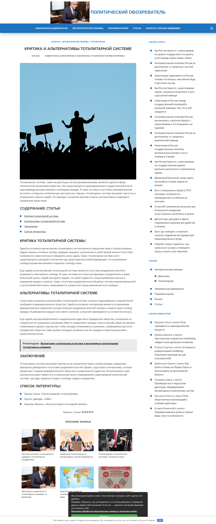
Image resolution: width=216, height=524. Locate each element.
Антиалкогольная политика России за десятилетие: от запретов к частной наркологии (175, 67)
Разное (158, 299)
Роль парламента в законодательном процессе (172, 326)
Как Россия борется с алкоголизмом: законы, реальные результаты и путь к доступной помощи (175, 92)
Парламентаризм (118, 28)
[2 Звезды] (85, 412)
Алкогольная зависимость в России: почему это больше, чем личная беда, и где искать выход (175, 79)
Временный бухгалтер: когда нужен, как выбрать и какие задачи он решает (174, 182)
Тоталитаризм (98, 42)
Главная (55, 42)
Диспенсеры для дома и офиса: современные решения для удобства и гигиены (175, 223)
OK (160, 520)
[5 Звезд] (92, 412)
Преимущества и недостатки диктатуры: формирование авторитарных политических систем (174, 387)
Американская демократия (51, 28)
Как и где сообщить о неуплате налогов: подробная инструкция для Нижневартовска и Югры (174, 235)
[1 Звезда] (83, 412)
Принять (104, 516)
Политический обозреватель (127, 12)
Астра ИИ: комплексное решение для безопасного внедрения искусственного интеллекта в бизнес (175, 210)
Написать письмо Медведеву (163, 28)
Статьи (137, 28)
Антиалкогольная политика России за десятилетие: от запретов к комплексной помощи (175, 137)
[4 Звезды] (90, 412)
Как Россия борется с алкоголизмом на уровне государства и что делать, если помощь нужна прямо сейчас (174, 54)
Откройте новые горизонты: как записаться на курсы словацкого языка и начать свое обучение (172, 248)
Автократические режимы (87, 28)
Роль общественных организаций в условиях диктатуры (171, 400)
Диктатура (163, 276)
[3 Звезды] (87, 412)
